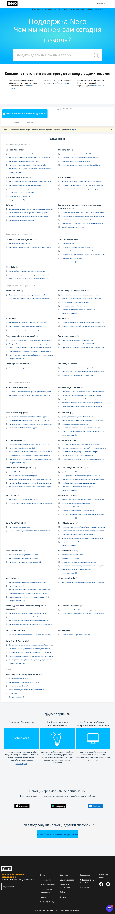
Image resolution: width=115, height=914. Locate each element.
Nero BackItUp (66, 412)
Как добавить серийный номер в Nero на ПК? (24, 682)
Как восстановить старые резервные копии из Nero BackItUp (83, 431)
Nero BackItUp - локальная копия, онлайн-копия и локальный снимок (85, 420)
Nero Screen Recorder (17, 630)
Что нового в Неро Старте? (18, 686)
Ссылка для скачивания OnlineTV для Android (77, 375)
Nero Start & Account (17, 641)
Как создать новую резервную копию (75, 424)
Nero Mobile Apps (15, 550)
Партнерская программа (46, 890)
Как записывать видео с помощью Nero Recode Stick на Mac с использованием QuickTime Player (42, 617)
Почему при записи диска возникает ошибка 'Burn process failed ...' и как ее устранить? (39, 444)
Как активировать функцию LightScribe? (23, 448)
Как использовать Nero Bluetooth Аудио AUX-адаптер (27, 613)
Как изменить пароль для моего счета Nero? (24, 161)
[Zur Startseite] (13, 3)
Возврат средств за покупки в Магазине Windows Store (28, 216)
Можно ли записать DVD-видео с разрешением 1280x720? (29, 597)
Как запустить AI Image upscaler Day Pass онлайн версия (81, 395)
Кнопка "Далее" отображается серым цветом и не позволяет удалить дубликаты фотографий (42, 472)
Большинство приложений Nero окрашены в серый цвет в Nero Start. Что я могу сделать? (40, 645)
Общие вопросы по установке (73, 291)
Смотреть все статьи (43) (17, 463)
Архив (8, 669)
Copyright (64, 875)
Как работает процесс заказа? (20, 243)
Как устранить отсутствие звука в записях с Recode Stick (29, 621)
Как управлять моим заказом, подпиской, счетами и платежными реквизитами (36, 247)
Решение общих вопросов (18, 144)
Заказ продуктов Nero (69, 239)
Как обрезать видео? (16, 586)
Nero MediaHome (67, 523)
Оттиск (63, 897)
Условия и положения (65, 886)
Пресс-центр (46, 880)
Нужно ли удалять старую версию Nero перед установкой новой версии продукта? (38, 330)
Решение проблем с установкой (22, 336)
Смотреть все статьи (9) (16, 172)
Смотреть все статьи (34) (17, 601)
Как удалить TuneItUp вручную (19, 527)
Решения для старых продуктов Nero (24, 674)
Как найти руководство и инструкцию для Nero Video (27, 582)
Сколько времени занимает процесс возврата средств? (28, 213)
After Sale (11, 267)
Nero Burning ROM (15, 440)
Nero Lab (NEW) (47, 902)
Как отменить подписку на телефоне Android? (25, 562)
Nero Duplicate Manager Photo (21, 467)
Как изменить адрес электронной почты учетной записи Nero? (31, 169)
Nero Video (12, 578)
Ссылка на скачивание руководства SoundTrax (78, 510)
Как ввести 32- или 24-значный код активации (25, 185)
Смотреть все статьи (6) (69, 313)
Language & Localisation (18, 364)
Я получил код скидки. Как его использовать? (78, 247)
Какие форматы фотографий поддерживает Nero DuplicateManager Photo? (35, 479)
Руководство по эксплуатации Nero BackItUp (77, 417)
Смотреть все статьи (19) (69, 435)
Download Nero (14, 291)
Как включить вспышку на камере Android (23, 555)
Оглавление (85, 887)
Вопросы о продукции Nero (18, 382)
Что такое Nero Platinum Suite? (72, 555)
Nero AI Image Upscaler (70, 387)
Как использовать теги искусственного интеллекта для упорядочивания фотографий (39, 424)
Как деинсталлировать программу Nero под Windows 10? (29, 322)
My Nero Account (15, 150)
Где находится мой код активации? (21, 192)
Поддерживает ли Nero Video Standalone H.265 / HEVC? (28, 593)
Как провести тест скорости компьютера (23, 499)
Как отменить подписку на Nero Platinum (76, 161)
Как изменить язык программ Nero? (21, 368)
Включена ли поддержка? (71, 558)
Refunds (10, 205)
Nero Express (65, 630)
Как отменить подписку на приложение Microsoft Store (81, 165)
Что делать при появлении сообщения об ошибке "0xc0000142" (31, 503)
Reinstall (63, 318)
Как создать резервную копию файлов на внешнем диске (82, 428)
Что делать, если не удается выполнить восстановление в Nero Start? (33, 340)
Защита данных (67, 880)
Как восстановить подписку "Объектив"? (23, 558)
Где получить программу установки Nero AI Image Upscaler (82, 403)
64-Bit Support (14, 693)
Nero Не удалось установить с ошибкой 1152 (77, 340)
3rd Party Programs (68, 364)
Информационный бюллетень (88, 881)
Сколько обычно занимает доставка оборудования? (27, 271)
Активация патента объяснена (19, 196)
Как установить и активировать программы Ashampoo (80, 368)
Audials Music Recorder (18, 387)
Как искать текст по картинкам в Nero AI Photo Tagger (27, 417)
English (73, 130)
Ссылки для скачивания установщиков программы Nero (28, 295)
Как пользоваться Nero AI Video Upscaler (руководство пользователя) (86, 610)
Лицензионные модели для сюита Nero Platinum (78, 154)
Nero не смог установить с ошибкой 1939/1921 (78, 344)
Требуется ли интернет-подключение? (75, 302)
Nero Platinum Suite (68, 550)
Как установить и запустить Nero (21, 285)
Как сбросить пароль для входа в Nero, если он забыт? (28, 165)
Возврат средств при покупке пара (21, 220)
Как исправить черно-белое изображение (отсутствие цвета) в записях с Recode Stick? (40, 624)
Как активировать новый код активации (23, 189)
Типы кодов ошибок (68, 336)
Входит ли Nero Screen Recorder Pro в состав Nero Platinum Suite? (32, 635)
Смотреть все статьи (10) (17, 200)
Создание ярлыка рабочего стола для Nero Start (78, 310)
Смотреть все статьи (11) (17, 359)
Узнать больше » (63, 83)
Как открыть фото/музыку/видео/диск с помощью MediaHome (84, 527)
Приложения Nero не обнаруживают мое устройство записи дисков (33, 459)
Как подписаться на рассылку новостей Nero (77, 220)
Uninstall (11, 318)
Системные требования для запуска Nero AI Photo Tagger (29, 420)
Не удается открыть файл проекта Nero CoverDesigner (81, 444)
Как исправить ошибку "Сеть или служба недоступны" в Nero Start (32, 660)
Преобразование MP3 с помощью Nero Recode (78, 472)
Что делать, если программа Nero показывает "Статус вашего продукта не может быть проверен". (43, 652)
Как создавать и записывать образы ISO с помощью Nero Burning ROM (33, 452)
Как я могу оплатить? (69, 243)
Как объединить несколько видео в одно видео (79, 483)
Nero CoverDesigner (68, 440)
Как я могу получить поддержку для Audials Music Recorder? (30, 395)
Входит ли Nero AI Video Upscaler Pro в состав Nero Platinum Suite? (84, 613)
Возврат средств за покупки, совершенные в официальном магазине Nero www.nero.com (40, 209)
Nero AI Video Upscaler (70, 606)
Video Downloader (68, 578)
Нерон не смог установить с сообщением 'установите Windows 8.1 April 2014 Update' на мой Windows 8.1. (45, 348)
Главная (16, 123)
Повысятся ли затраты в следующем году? (76, 569)
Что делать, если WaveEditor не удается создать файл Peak (83, 514)
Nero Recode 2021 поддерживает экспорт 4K (77, 487)
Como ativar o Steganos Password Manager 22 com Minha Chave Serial (85, 371)
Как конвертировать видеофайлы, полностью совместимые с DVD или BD (87, 479)
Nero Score (12, 495)
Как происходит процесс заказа (20, 234)
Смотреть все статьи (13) (69, 490)
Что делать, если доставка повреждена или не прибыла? (29, 275)
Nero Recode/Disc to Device (73, 467)
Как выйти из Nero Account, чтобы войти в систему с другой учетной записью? (36, 158)
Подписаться (8, 886)
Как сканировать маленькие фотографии (23, 476)
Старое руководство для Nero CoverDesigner (77, 455)
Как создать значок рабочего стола (74, 306)
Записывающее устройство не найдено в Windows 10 (27, 690)
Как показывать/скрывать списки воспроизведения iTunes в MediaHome (87, 531)
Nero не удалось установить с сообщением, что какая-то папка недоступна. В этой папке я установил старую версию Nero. (52, 355)
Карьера (44, 897)
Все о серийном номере (18, 177)
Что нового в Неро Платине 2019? (20, 678)
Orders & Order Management (20, 239)
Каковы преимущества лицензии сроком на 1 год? (79, 562)
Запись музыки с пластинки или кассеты (76, 503)
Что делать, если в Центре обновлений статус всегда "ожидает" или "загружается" (38, 649)
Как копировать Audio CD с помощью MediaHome (78, 534)
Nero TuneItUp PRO (15, 523)
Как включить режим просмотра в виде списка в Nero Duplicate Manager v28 (35, 487)
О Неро (43, 875)
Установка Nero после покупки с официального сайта (80, 295)
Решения (29, 123)
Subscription (65, 150)
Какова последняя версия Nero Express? (76, 635)
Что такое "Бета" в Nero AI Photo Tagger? (23, 428)
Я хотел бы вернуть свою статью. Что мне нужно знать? (28, 278)
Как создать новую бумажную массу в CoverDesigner (80, 452)
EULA (62, 892)
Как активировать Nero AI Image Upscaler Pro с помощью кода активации (87, 406)
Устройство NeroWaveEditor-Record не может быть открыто (83, 507)
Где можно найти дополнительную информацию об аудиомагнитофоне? (34, 392)
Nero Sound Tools (67, 495)
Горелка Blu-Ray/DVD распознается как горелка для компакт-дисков (32, 455)
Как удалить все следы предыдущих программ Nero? (27, 326)
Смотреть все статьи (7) (69, 518)
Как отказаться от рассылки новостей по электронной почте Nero (85, 223)
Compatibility (65, 177)
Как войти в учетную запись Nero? (21, 154)
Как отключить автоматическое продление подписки (80, 158)
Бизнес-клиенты (47, 885)
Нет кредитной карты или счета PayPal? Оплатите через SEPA (83, 255)
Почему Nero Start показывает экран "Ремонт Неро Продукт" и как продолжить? (37, 656)
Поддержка (85, 875)
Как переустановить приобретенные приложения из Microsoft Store (85, 326)
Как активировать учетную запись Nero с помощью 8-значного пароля (33, 181)
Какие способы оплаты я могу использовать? (77, 251)
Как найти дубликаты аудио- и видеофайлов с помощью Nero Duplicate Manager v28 (38, 483)
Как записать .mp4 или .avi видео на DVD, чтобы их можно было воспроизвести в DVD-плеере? (41, 590)
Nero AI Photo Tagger (17, 412)
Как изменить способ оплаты (72, 258)
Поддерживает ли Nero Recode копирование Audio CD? (81, 476)
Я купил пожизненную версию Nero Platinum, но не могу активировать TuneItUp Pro (38, 531)
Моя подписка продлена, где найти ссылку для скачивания (29, 298)
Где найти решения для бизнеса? (73, 227)
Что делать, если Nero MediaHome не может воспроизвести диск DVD (86, 542)
